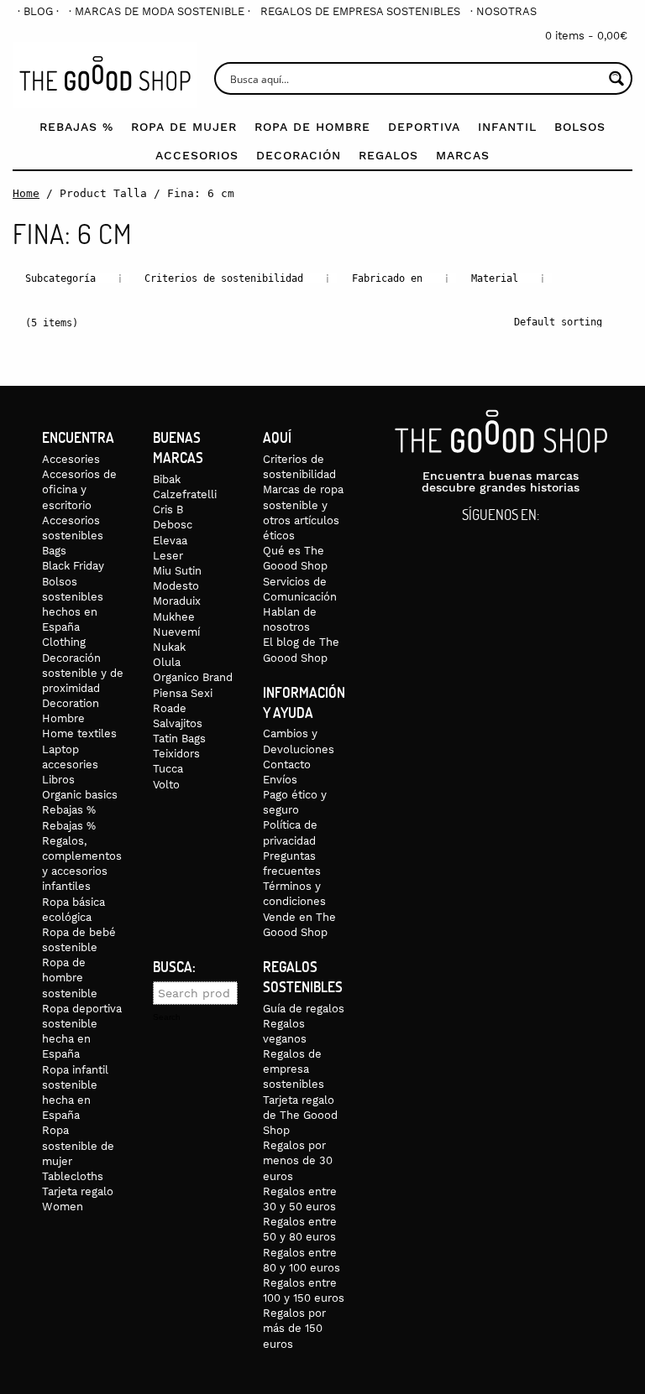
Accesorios (197, 155)
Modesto (176, 586)
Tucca (168, 768)
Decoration (70, 703)
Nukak (169, 647)
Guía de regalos (303, 1008)
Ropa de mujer (184, 126)
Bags (54, 550)
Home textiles (79, 733)
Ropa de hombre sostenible (69, 977)
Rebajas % (76, 126)
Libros (58, 779)
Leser (168, 555)
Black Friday (73, 565)
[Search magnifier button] (616, 78)
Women (62, 1206)
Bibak (167, 479)
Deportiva (424, 126)
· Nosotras (503, 11)
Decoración (298, 155)
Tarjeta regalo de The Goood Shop (300, 1115)
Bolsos (580, 126)
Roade (169, 708)
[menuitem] (38, 11)
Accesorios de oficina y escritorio (79, 489)
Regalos (388, 155)
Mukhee (174, 617)
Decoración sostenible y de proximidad (82, 673)
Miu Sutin (177, 570)
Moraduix (177, 601)
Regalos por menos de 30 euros (298, 1160)
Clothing (64, 642)
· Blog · (38, 11)
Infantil (507, 126)
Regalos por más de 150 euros (294, 1328)
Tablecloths (72, 1176)
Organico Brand (193, 677)
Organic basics (80, 794)
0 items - (586, 35)
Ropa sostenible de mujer (78, 1145)
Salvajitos (177, 723)
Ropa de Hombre (312, 126)
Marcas (463, 155)
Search (167, 1017)
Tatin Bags (179, 738)
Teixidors (176, 753)
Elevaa (170, 540)
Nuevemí (176, 632)
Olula (167, 662)
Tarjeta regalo (77, 1191)
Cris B (168, 509)
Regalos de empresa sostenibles (360, 11)
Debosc (172, 524)
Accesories (71, 459)
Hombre (63, 718)
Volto (166, 784)
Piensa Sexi (182, 693)
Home (26, 193)
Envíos (280, 779)
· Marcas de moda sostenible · (159, 11)
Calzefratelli (185, 494)
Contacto (287, 764)
